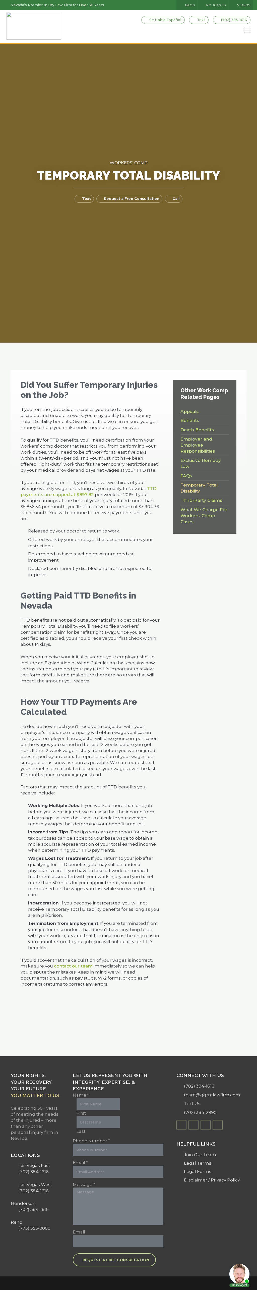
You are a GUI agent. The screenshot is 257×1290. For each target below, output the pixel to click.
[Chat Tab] (128, 645)
